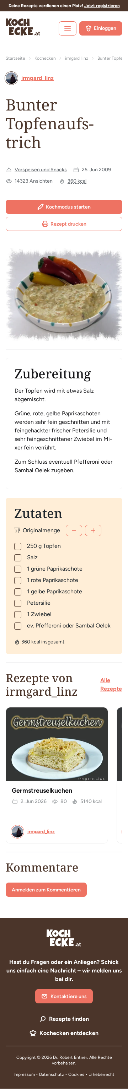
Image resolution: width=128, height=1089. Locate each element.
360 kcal (77, 181)
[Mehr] (93, 530)
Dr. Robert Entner (70, 1057)
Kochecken (45, 58)
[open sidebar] (67, 28)
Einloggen (105, 28)
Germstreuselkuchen (42, 790)
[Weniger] (74, 530)
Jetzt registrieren (102, 5)
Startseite (15, 58)
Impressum (24, 1074)
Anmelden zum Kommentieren (46, 890)
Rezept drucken (68, 224)
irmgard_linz (76, 58)
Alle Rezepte (111, 684)
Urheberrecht (101, 1074)
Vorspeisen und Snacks (41, 170)
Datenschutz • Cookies (62, 1074)
